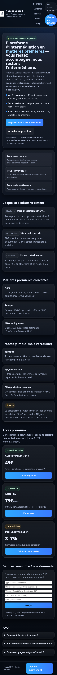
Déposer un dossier (28, 551)
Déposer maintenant (35, 668)
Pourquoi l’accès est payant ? (22, 635)
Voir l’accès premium (51, 7)
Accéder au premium (20, 131)
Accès (37, 18)
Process (37, 13)
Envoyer (28, 605)
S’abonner (28, 513)
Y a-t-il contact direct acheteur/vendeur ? (29, 643)
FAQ (38, 23)
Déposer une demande (51, 20)
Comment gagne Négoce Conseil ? (25, 652)
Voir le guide (28, 475)
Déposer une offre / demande (24, 122)
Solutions (37, 3)
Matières (37, 8)
